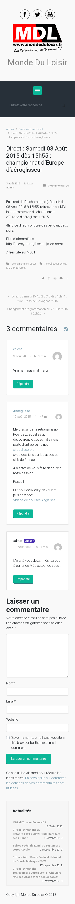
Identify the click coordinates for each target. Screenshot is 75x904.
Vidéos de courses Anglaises (34, 500)
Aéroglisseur (52, 263)
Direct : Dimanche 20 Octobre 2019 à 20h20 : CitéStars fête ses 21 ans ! (36, 834)
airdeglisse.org (24, 450)
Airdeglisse (21, 411)
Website (12, 719)
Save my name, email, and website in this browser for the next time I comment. (38, 743)
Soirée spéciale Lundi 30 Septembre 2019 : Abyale (36, 847)
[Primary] (37, 90)
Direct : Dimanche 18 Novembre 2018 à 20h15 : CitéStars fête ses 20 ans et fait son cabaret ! (37, 873)
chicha (17, 349)
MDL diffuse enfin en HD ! (29, 822)
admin (10, 187)
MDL (9, 267)
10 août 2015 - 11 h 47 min (31, 417)
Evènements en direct (31, 129)
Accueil (10, 129)
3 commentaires (58, 185)
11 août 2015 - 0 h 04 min (30, 547)
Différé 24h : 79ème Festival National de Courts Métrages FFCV (37, 859)
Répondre (23, 383)
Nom (10, 683)
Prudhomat (19, 267)
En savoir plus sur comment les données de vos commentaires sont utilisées (36, 783)
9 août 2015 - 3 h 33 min (29, 356)
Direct (63, 263)
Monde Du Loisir (37, 62)
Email (11, 701)
